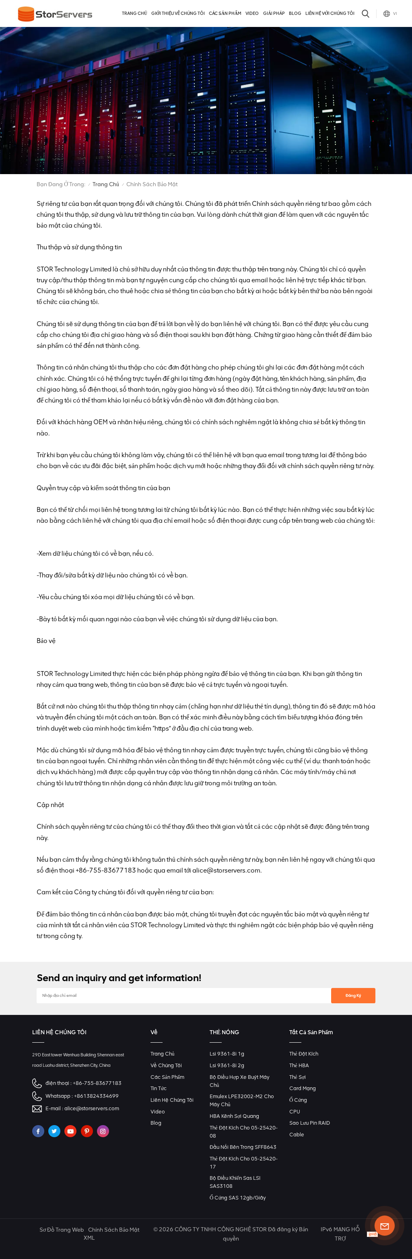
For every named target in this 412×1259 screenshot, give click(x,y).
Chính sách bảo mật (113, 1229)
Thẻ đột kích (303, 1054)
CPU (294, 1112)
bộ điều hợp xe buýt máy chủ (240, 1081)
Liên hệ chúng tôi (172, 1100)
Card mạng (302, 1088)
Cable (296, 1135)
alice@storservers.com (91, 1108)
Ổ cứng (298, 1100)
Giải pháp (274, 13)
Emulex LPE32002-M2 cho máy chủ (242, 1100)
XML (89, 1237)
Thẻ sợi (297, 1077)
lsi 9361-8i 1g (227, 1054)
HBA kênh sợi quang (234, 1116)
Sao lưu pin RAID (309, 1123)
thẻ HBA (299, 1065)
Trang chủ (134, 13)
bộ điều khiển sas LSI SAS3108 (235, 1182)
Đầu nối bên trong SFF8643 (243, 1147)
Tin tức (158, 1088)
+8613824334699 (96, 1096)
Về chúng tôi (166, 1065)
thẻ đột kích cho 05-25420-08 (244, 1132)
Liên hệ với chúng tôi (329, 13)
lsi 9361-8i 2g (227, 1065)
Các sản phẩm (225, 13)
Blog (295, 13)
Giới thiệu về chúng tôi (178, 13)
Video (252, 13)
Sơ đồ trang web (61, 1229)
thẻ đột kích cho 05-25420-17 (244, 1163)
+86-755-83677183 (97, 1083)
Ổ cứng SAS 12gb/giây (238, 1198)
